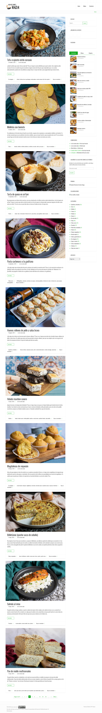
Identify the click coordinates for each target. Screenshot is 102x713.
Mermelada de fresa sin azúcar (83, 153)
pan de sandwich (30, 690)
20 (42, 697)
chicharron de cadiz (47, 281)
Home (95, 12)
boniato (15, 146)
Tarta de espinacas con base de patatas (84, 73)
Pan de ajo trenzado (84, 143)
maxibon (31, 418)
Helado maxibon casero (17, 399)
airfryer (18, 79)
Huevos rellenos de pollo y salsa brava (23, 330)
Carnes (72, 211)
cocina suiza (32, 556)
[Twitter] (95, 1)
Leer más (10, 74)
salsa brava (54, 350)
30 (45, 697)
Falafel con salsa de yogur (83, 112)
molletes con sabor (32, 146)
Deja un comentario (56, 79)
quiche (39, 556)
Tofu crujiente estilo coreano (19, 60)
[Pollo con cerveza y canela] (73, 82)
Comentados (73, 53)
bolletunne (24, 556)
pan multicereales (37, 690)
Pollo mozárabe (80, 65)
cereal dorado (19, 485)
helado (16, 418)
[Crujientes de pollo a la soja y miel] (73, 98)
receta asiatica (33, 79)
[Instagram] (92, 1)
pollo (35, 350)
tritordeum (55, 485)
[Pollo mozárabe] (73, 66)
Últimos (82, 53)
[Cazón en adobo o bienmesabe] (73, 122)
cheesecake (22, 213)
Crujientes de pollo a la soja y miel (84, 96)
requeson (51, 485)
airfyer (16, 213)
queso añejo (33, 213)
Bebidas (72, 209)
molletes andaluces (25, 146)
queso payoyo (59, 281)
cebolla (28, 556)
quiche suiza (43, 556)
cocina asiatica (18, 623)
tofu (43, 79)
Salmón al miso (13, 604)
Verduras (73, 246)
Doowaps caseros (81, 128)
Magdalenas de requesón (17, 466)
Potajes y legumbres (75, 232)
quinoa (42, 690)
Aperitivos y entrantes (12, 350)
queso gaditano (39, 213)
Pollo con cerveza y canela (83, 80)
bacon (20, 556)
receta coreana (39, 79)
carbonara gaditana (39, 281)
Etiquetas (90, 53)
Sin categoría (10, 79)
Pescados (10, 623)
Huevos (72, 216)
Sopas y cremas (74, 241)
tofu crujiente (47, 79)
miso (29, 623)
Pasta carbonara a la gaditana (20, 261)
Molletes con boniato (16, 127)
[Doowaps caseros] (73, 130)
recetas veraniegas (47, 350)
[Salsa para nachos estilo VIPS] (73, 90)
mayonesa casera (30, 350)
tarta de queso (45, 213)
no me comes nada (22, 62)
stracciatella (48, 418)
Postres (9, 213)
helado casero (20, 418)
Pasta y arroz (10, 281)
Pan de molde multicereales (19, 671)
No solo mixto (73, 218)
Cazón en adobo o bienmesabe (84, 120)
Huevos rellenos (23, 350)
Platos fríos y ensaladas (75, 227)
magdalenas (29, 485)
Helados (9, 418)
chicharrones (53, 281)
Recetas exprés (74, 234)
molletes (19, 146)
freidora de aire (23, 79)
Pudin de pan (82, 146)
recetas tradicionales (40, 350)
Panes (9, 146)
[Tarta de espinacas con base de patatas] (73, 74)
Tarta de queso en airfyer (18, 194)
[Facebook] (89, 1)
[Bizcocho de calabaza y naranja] (73, 106)
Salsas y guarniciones (75, 237)
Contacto (91, 6)
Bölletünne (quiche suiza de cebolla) (22, 535)
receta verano (35, 418)
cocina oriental (24, 623)
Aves (72, 207)
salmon (31, 623)
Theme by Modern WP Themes (89, 706)
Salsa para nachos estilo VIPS (83, 88)
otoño (38, 146)
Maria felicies (73, 148)
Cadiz (19, 213)
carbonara (24, 281)
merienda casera (39, 485)
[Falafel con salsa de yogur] (73, 114)
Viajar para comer (74, 248)
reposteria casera (45, 485)
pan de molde (24, 690)
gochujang (28, 79)
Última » (55, 697)
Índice (84, 6)
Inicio (79, 6)
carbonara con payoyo (31, 281)
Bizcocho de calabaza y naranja (84, 104)
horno (36, 556)
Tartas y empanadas (12, 556)
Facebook (73, 42)
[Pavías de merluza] (73, 58)
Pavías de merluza (81, 57)
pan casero (41, 146)
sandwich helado (42, 418)
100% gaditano (19, 281)
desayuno (24, 485)
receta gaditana (10, 282)
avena (15, 690)
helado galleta (26, 418)
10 (39, 697)
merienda (33, 485)
